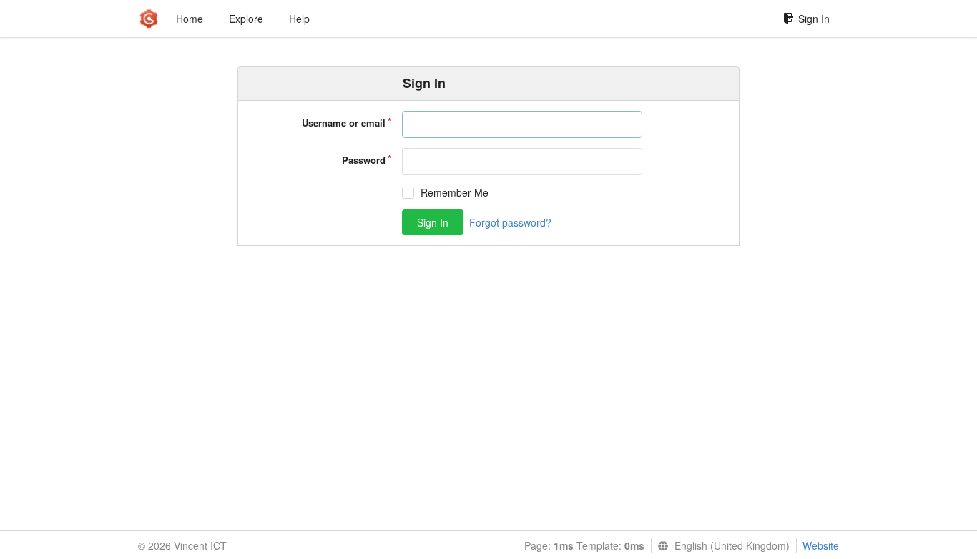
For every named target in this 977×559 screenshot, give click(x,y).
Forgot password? (510, 222)
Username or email (344, 122)
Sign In (814, 18)
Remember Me (454, 193)
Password (364, 160)
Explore (246, 18)
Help (299, 18)
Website (820, 545)
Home (189, 18)
